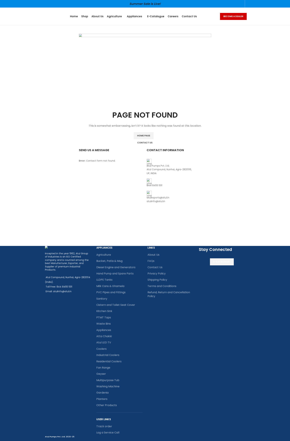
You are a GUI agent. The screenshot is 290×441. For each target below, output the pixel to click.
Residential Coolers (109, 361)
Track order (104, 426)
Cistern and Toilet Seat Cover (115, 305)
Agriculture (103, 255)
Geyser (101, 374)
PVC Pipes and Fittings (111, 292)
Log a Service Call (107, 432)
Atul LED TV (103, 342)
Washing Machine (107, 386)
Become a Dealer (233, 16)
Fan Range (103, 368)
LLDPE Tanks (104, 280)
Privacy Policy (157, 273)
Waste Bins (103, 324)
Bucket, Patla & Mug (109, 261)
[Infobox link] (179, 167)
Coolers (101, 349)
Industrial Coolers (107, 355)
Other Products (106, 405)
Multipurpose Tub (107, 380)
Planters (101, 399)
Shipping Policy (157, 280)
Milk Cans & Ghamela (110, 286)
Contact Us (155, 267)
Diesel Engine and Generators (115, 267)
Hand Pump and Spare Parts (115, 273)
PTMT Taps (103, 317)
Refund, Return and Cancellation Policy (169, 294)
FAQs (151, 261)
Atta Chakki (104, 336)
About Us (153, 255)
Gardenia (102, 393)
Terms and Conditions (162, 286)
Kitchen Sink (104, 311)
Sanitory (101, 299)
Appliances (103, 330)
